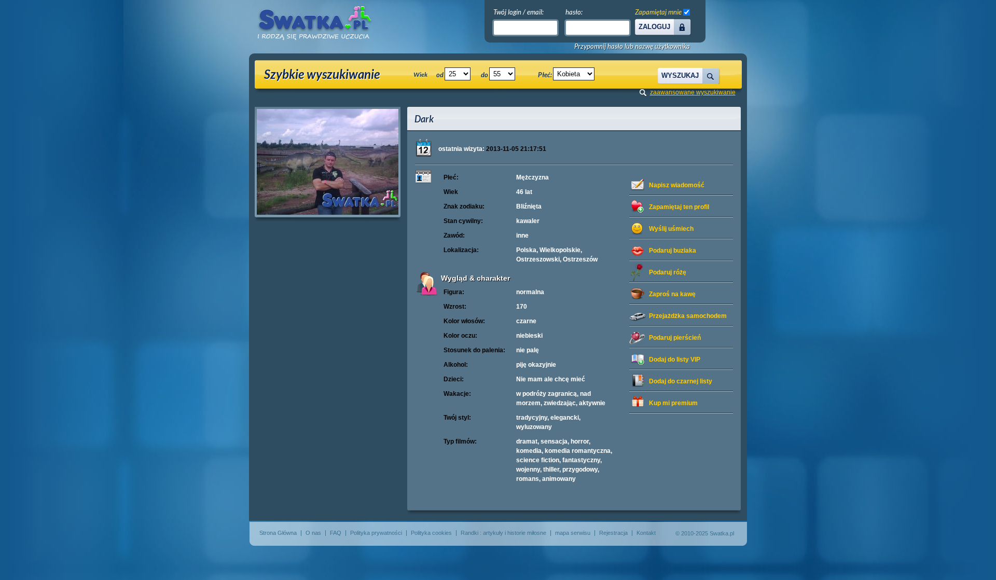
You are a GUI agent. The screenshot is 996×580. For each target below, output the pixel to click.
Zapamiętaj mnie (658, 12)
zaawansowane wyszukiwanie (693, 92)
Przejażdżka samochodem (688, 316)
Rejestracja (613, 533)
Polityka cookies (431, 533)
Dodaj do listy (674, 359)
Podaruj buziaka (672, 250)
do (484, 75)
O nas (313, 533)
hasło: (574, 12)
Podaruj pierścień (675, 337)
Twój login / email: (518, 12)
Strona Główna (278, 533)
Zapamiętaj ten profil (679, 207)
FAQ (335, 533)
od (440, 75)
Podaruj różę (667, 272)
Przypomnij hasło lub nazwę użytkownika (632, 46)
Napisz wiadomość (676, 185)
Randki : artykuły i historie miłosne (503, 533)
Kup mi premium (673, 403)
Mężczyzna (532, 177)
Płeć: (545, 75)
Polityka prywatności (376, 533)
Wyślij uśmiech (671, 228)
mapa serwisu (572, 533)
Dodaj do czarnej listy (680, 381)
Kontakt (646, 533)
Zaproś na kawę (672, 294)
